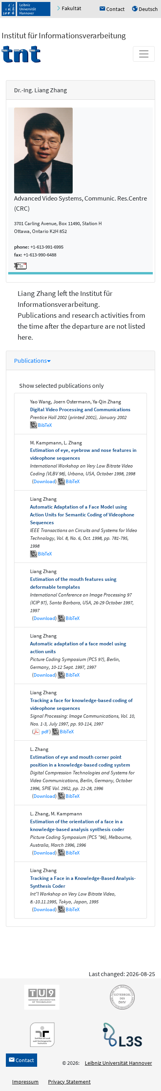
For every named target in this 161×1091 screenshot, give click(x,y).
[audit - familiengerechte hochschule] (40, 1033)
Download (44, 481)
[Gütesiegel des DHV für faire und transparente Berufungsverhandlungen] (121, 996)
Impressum (25, 1081)
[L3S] (121, 1033)
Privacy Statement (69, 1081)
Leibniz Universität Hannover (118, 1062)
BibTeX (45, 425)
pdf (44, 731)
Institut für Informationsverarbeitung (64, 35)
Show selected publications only (61, 385)
